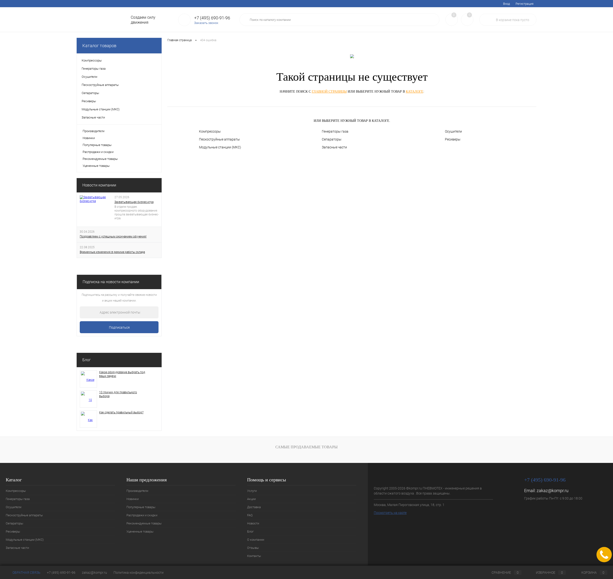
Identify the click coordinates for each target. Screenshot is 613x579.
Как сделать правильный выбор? (121, 412)
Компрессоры (210, 131)
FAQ (127, 3)
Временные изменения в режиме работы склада (112, 252)
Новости (141, 3)
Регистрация (525, 4)
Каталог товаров (99, 45)
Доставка (112, 3)
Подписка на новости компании (111, 282)
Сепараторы (331, 139)
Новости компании (99, 185)
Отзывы (192, 3)
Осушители (453, 131)
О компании (173, 3)
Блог (156, 3)
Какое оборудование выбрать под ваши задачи (122, 374)
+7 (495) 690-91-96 (61, 572)
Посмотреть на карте (390, 513)
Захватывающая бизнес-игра (133, 202)
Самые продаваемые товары (306, 447)
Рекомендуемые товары (100, 159)
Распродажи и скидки (98, 152)
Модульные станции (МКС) (220, 147)
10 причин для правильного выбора (118, 394)
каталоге (414, 91)
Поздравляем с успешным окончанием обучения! (113, 236)
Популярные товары (97, 145)
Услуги (81, 3)
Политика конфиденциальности (139, 572)
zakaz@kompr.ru (552, 490)
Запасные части (334, 147)
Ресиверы (452, 139)
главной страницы (329, 91)
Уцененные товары (96, 166)
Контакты (209, 3)
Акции (96, 3)
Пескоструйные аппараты (219, 139)
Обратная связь (26, 572)
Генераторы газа (335, 131)
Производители (93, 131)
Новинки (89, 138)
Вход (506, 4)
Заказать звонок (206, 23)
